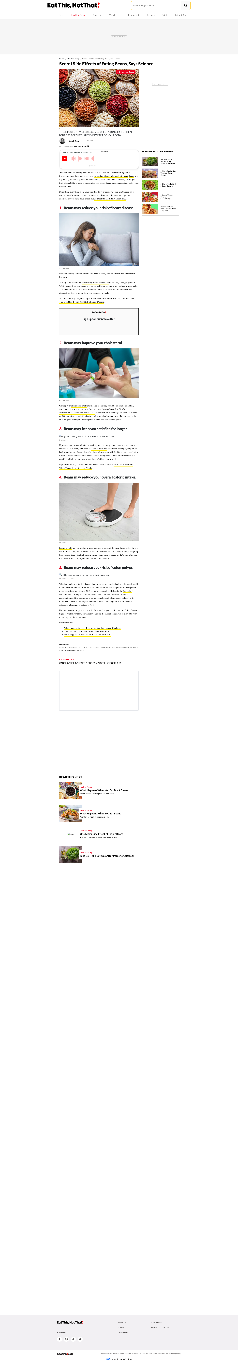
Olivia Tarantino (79, 146)
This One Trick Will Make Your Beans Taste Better (87, 631)
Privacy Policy (156, 1322)
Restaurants (134, 15)
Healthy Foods (86, 663)
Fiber (73, 663)
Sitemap (121, 1327)
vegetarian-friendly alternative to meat (111, 175)
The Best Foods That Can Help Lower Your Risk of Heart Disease (97, 300)
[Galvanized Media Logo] (65, 1354)
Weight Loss (115, 15)
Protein (101, 663)
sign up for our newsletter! (77, 617)
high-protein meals (85, 558)
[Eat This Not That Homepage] (73, 5)
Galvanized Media (117, 1354)
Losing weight (65, 547)
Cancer (63, 663)
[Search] (185, 5)
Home (61, 59)
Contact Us (123, 1332)
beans (131, 175)
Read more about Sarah (75, 650)
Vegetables (114, 663)
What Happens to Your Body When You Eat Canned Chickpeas (92, 627)
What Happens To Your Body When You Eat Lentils (87, 634)
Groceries (97, 15)
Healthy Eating (78, 15)
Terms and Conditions (159, 1327)
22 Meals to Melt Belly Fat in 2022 (110, 198)
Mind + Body (181, 15)
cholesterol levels (79, 405)
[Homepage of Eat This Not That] (70, 1322)
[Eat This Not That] (99, 312)
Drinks (165, 15)
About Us (122, 1322)
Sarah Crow (74, 141)
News (61, 15)
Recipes (151, 15)
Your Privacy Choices (122, 1359)
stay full (79, 445)
